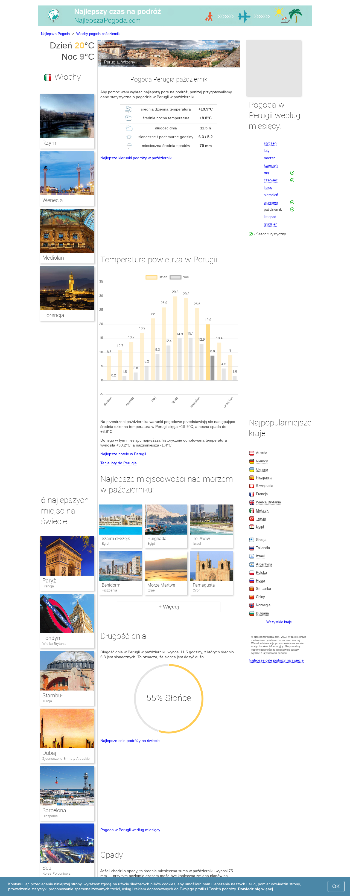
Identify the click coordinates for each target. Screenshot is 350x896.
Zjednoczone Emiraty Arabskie (66, 758)
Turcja (47, 701)
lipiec (268, 187)
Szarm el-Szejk (116, 538)
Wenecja (52, 200)
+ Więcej (169, 607)
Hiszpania (50, 816)
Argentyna (264, 564)
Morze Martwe (161, 585)
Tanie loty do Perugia (118, 463)
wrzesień (271, 202)
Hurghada (157, 538)
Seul (47, 868)
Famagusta (204, 585)
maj (267, 173)
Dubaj (49, 753)
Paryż (49, 580)
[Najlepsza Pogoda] (175, 26)
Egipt (260, 526)
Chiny (260, 597)
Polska (261, 572)
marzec (270, 158)
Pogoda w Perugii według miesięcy (130, 830)
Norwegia (263, 605)
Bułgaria (262, 613)
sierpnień (271, 195)
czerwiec (271, 180)
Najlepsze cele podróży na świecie (130, 740)
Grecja (261, 540)
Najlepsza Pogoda (55, 34)
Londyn (51, 638)
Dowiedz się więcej (255, 889)
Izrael (260, 556)
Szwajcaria (264, 486)
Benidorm (111, 585)
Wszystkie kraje (279, 622)
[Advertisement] (169, 202)
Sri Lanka (263, 589)
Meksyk (262, 510)
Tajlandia (263, 548)
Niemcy (262, 461)
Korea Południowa (56, 873)
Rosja (260, 580)
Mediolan (53, 257)
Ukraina (262, 469)
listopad (270, 217)
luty (267, 151)
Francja (48, 586)
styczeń (270, 143)
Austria (261, 453)
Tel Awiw (201, 538)
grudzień (270, 224)
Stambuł (52, 695)
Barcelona (54, 810)
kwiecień (271, 165)
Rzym (49, 143)
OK (336, 886)
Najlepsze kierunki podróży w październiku (137, 158)
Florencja (53, 315)
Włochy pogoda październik (98, 34)
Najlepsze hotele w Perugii (123, 454)
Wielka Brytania (54, 644)
